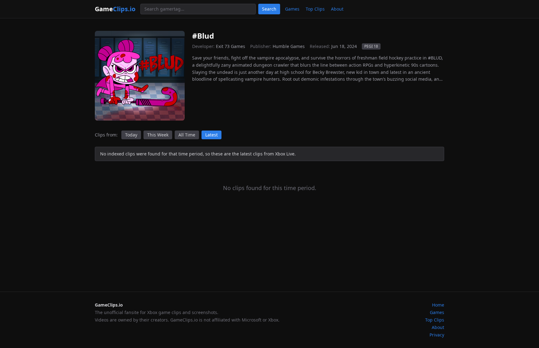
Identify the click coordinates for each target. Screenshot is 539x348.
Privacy (437, 335)
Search (269, 9)
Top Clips (315, 9)
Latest (211, 135)
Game (115, 9)
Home (438, 305)
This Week (157, 135)
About (337, 9)
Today (131, 135)
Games (292, 9)
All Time (186, 135)
